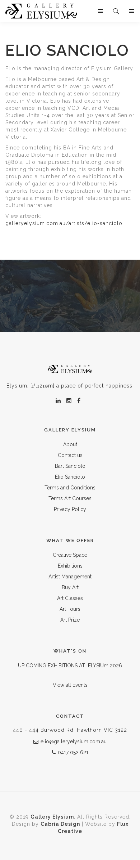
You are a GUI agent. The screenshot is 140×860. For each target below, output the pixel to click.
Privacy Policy (70, 509)
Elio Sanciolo (70, 477)
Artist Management (70, 576)
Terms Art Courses (70, 498)
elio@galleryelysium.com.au (74, 741)
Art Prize (70, 620)
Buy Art (70, 587)
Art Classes (70, 598)
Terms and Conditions (70, 488)
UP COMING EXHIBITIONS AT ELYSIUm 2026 (70, 665)
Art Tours (70, 609)
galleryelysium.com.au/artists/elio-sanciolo (63, 223)
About (70, 444)
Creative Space (70, 555)
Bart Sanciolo (70, 466)
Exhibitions (70, 566)
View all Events (70, 685)
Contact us (70, 455)
